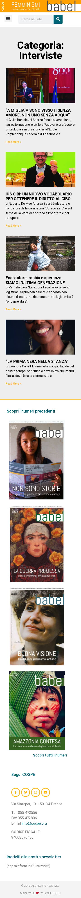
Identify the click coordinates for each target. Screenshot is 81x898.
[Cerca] (58, 19)
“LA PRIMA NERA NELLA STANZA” (37, 361)
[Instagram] (35, 792)
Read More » (13, 142)
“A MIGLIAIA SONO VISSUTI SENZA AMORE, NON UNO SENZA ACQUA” (38, 113)
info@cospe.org (34, 823)
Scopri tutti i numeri (50, 755)
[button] (8, 18)
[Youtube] (45, 792)
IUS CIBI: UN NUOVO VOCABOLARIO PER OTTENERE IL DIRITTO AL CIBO (39, 196)
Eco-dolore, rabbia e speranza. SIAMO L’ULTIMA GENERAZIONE (35, 280)
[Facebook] (15, 792)
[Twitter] (25, 792)
